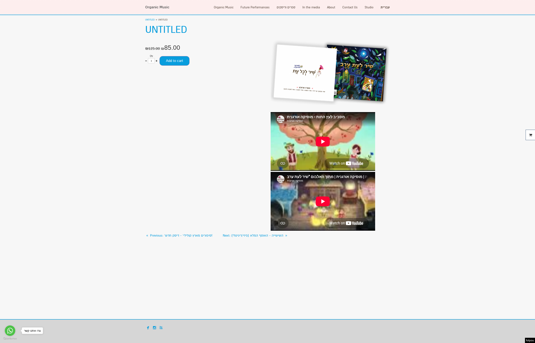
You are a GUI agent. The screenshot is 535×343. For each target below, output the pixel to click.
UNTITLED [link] (150, 19)
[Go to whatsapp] (10, 330)
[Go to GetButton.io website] (10, 338)
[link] (178, 235)
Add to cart (174, 61)
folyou (530, 340)
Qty (151, 56)
